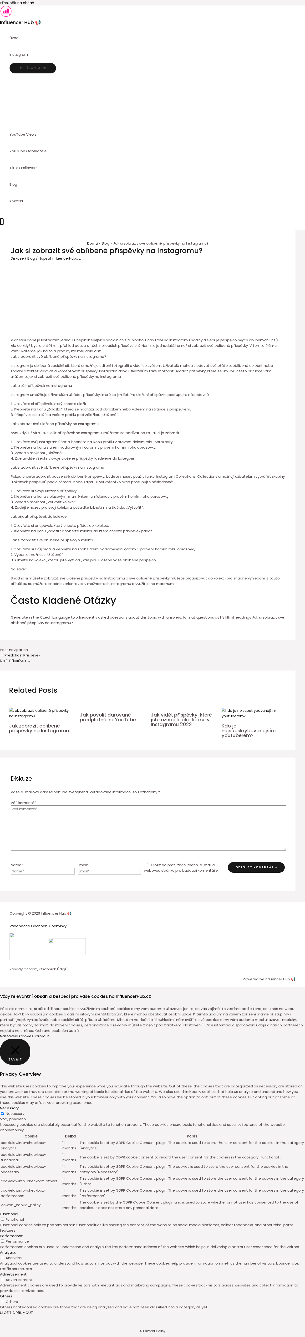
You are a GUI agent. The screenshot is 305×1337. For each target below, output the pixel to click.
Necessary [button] (9, 1108)
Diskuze (17, 258)
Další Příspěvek (15, 660)
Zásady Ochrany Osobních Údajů (38, 969)
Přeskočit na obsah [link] (17, 2)
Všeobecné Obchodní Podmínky (38, 925)
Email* (83, 864)
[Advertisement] (148, 296)
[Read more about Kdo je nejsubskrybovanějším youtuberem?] (254, 715)
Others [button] (6, 1296)
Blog (31, 258)
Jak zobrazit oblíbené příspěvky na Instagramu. (39, 728)
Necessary (15, 1113)
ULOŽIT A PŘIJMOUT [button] (16, 1312)
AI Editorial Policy (152, 1331)
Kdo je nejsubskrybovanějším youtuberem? (249, 730)
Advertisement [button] (13, 1274)
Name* (17, 864)
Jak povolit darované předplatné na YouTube (108, 717)
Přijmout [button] (42, 1036)
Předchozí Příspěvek (20, 655)
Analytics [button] (8, 1252)
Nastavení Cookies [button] (16, 1036)
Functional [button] (9, 1213)
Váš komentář (23, 802)
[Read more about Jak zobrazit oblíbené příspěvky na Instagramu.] (41, 715)
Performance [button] (11, 1235)
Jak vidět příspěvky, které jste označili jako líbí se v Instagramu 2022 (181, 720)
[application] (30, 54)
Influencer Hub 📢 (20, 22)
